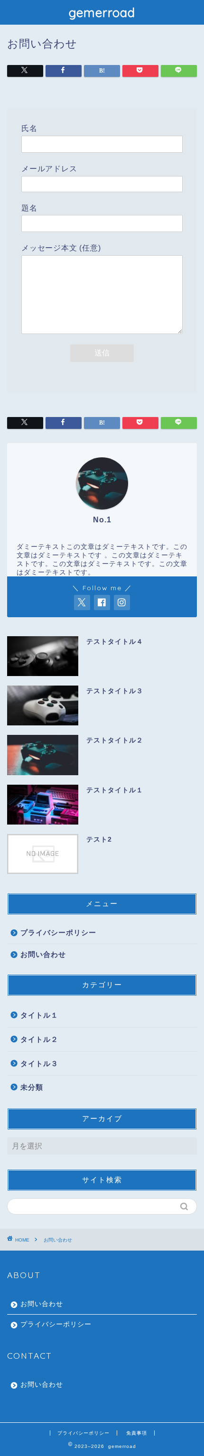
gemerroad (102, 12)
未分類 (31, 1087)
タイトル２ (39, 1039)
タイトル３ (39, 1063)
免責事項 (136, 1433)
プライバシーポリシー (58, 932)
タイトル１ (39, 1015)
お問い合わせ (43, 954)
